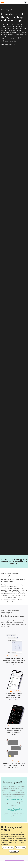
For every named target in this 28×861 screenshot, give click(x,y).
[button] (8, 847)
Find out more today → (9, 44)
